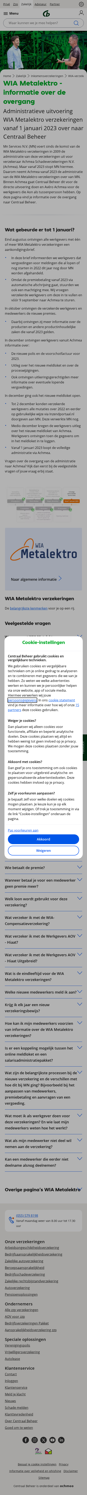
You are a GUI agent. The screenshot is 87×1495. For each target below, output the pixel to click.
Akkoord (43, 839)
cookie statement (62, 700)
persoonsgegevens (22, 700)
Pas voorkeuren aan (23, 830)
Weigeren (43, 850)
